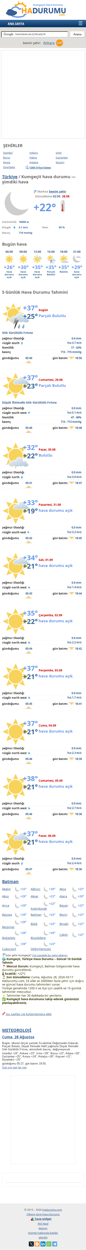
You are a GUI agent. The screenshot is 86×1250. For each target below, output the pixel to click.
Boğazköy (8, 938)
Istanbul (8, 152)
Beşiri (63, 915)
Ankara (33, 152)
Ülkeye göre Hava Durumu (43, 1214)
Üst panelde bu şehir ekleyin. (50, 955)
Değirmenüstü (41, 949)
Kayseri (60, 162)
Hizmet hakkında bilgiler (43, 1233)
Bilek (34, 924)
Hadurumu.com (52, 1210)
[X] (31, 1243)
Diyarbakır (9, 167)
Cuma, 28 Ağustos (18, 1036)
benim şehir (57, 191)
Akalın (6, 889)
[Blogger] (37, 1243)
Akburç (35, 889)
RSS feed (43, 1224)
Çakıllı (63, 935)
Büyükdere (38, 938)
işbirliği (43, 1237)
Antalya (33, 162)
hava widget (43, 1219)
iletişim (43, 1228)
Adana (33, 157)
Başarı (63, 905)
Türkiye (10, 176)
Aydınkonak (39, 909)
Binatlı (63, 924)
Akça (62, 889)
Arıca (5, 905)
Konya (6, 162)
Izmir (59, 152)
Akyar (34, 896)
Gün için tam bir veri (14, 1067)
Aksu (5, 896)
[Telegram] (54, 1243)
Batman (10, 881)
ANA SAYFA (16, 23)
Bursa (6, 157)
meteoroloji (16, 1030)
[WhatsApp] (48, 1243)
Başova (7, 915)
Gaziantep (62, 157)
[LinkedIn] (43, 1243)
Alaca (63, 896)
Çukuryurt (9, 949)
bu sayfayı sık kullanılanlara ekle (28, 1014)
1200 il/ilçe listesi (40, 167)
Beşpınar (8, 927)
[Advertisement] (43, 94)
